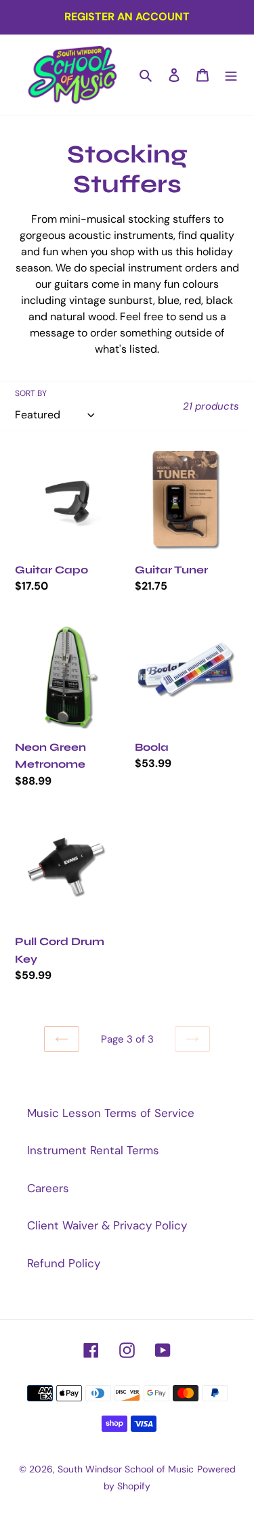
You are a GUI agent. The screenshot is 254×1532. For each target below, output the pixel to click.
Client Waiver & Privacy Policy (107, 1225)
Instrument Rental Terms (93, 1150)
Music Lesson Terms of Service (110, 1113)
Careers (48, 1188)
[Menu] (231, 75)
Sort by (31, 393)
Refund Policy (63, 1263)
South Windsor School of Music (126, 1469)
